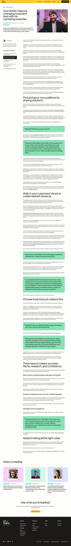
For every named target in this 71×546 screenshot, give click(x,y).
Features (40, 1)
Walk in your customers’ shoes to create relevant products (10, 57)
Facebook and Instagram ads (38, 244)
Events (21, 530)
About (46, 523)
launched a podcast (59, 110)
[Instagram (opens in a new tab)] (10, 541)
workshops (51, 232)
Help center (59, 523)
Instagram (49, 178)
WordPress (32, 306)
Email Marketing (23, 533)
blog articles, (59, 182)
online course (52, 312)
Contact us (59, 525)
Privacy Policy (39, 541)
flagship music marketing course (32, 213)
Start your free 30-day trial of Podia (49, 451)
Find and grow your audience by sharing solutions (10, 54)
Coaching (22, 526)
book (58, 81)
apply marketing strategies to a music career (38, 73)
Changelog (34, 530)
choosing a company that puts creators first (51, 332)
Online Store (22, 535)
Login (58, 1)
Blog (4, 7)
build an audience (59, 92)
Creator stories (9, 7)
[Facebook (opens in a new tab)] (12, 541)
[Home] (4, 2)
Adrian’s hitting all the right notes (10, 68)
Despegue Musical (50, 81)
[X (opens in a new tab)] (5, 541)
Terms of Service (46, 541)
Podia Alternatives (35, 526)
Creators (34, 523)
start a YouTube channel (28, 170)
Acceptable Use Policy (55, 541)
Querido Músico (29, 111)
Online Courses (23, 523)
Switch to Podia (48, 1)
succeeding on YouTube (38, 134)
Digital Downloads (23, 525)
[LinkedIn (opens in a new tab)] (3, 541)
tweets (34, 183)
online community (27, 353)
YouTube (55, 121)
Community (22, 528)
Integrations (34, 528)
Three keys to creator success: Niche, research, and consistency (10, 65)
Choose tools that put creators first (8, 61)
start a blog (49, 170)
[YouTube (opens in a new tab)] (8, 541)
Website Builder (23, 531)
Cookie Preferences (64, 541)
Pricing (54, 1)
